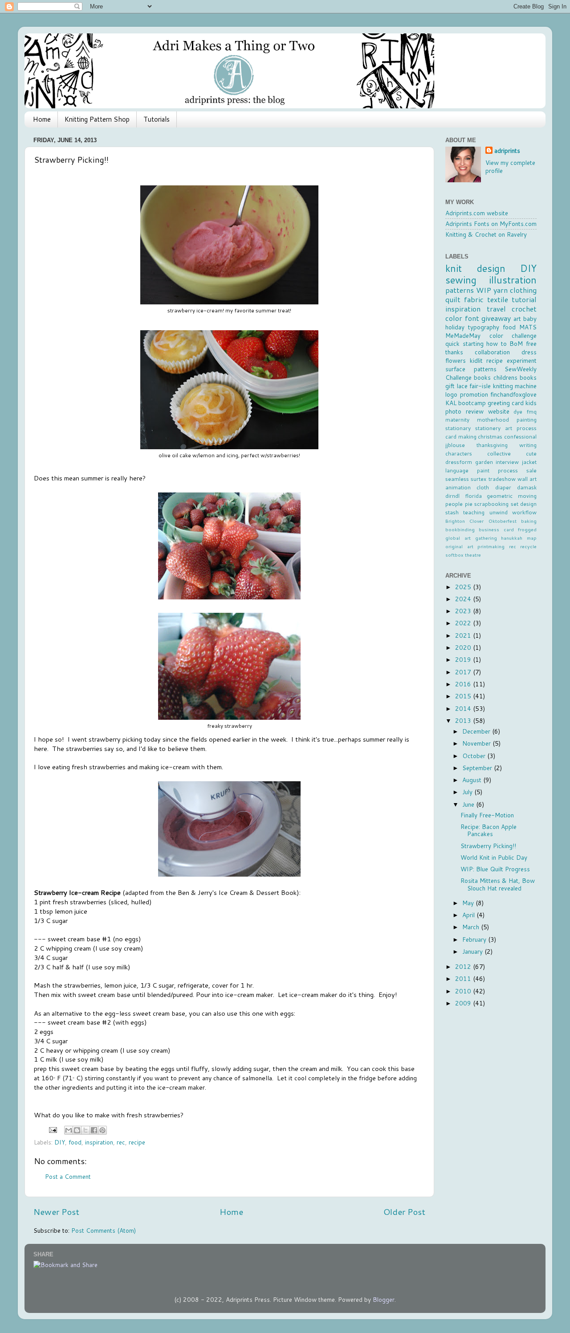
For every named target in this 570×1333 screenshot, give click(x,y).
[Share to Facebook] (94, 1130)
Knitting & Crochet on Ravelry (486, 234)
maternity (457, 419)
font (472, 318)
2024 (464, 599)
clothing (523, 290)
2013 (464, 720)
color (453, 318)
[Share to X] (85, 1130)
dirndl (452, 496)
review (475, 411)
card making (460, 436)
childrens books (515, 377)
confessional (520, 436)
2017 (464, 672)
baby (530, 318)
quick (452, 343)
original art (459, 546)
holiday (454, 327)
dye (517, 411)
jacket (529, 462)
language (456, 470)
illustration (513, 280)
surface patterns (471, 369)
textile (497, 299)
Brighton (455, 520)
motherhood (493, 419)
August (472, 779)
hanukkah (511, 537)
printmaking (491, 546)
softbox (454, 554)
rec (121, 1142)
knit (453, 268)
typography (483, 327)
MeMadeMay (462, 335)
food (75, 1142)
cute (531, 453)
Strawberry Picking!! (488, 845)
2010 (464, 991)
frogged (527, 529)
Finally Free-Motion (487, 815)
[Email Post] (52, 1129)
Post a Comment (68, 1176)
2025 (464, 586)
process (508, 470)
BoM (516, 343)
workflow (524, 512)
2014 (464, 708)
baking (529, 520)
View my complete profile (510, 166)
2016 (464, 684)
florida (473, 496)
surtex (478, 479)
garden (484, 462)
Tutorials (156, 119)
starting (473, 343)
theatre (473, 554)
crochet (524, 309)
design (491, 268)
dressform (458, 462)
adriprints (507, 151)
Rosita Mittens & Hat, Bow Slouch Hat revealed (497, 884)
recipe (137, 1142)
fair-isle (480, 385)
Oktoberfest (503, 520)
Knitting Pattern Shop (97, 119)
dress (529, 352)
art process (521, 428)
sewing (460, 280)
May (469, 902)
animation (458, 487)
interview (507, 462)
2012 (464, 966)
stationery (488, 428)
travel (496, 309)
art (517, 318)
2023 (464, 611)
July (468, 791)
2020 (464, 647)
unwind (498, 512)
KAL (450, 402)
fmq (531, 411)
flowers (455, 360)
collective (499, 453)
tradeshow (502, 479)
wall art (527, 479)
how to (496, 343)
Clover (476, 520)
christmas (490, 436)
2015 (464, 696)
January (473, 951)
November (477, 743)
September (478, 767)
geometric (500, 496)
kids (531, 402)
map (532, 537)
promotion (474, 394)
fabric (474, 299)
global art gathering (471, 537)
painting (527, 419)
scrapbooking (491, 504)
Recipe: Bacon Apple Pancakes (488, 830)
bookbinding (460, 529)
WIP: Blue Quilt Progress (495, 869)
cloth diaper (493, 487)
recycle (528, 546)
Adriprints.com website (476, 213)
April (469, 915)
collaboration (492, 352)
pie (468, 504)
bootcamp (472, 402)
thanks (454, 352)
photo (453, 411)
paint (483, 470)
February (475, 939)
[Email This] (68, 1130)
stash (452, 512)
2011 (464, 978)
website (498, 411)
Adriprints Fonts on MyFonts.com (491, 223)
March (471, 927)
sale (531, 470)
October (474, 755)
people (454, 504)
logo (451, 394)
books (482, 377)
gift (450, 385)
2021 (464, 635)
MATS (528, 327)
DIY (59, 1142)
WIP (483, 290)
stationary (458, 428)
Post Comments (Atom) (103, 1230)
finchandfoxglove (513, 394)
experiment (522, 360)
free (531, 343)
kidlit (476, 360)
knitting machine (515, 385)
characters (458, 453)
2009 (464, 1003)
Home (42, 119)
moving (527, 496)
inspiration (99, 1142)
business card (496, 529)
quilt (452, 299)
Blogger (384, 1299)
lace (462, 385)
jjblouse (455, 445)
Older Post (404, 1212)
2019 (464, 659)
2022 (464, 623)
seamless (457, 479)
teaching (473, 512)
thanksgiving (492, 445)
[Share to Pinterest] (102, 1130)
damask (527, 487)
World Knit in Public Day (493, 857)
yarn (500, 290)
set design (524, 504)
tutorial (524, 299)
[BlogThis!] (77, 1130)
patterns (459, 290)
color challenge (513, 335)
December (477, 731)
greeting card (506, 402)
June (469, 804)
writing (528, 445)
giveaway (496, 318)
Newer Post (56, 1212)
